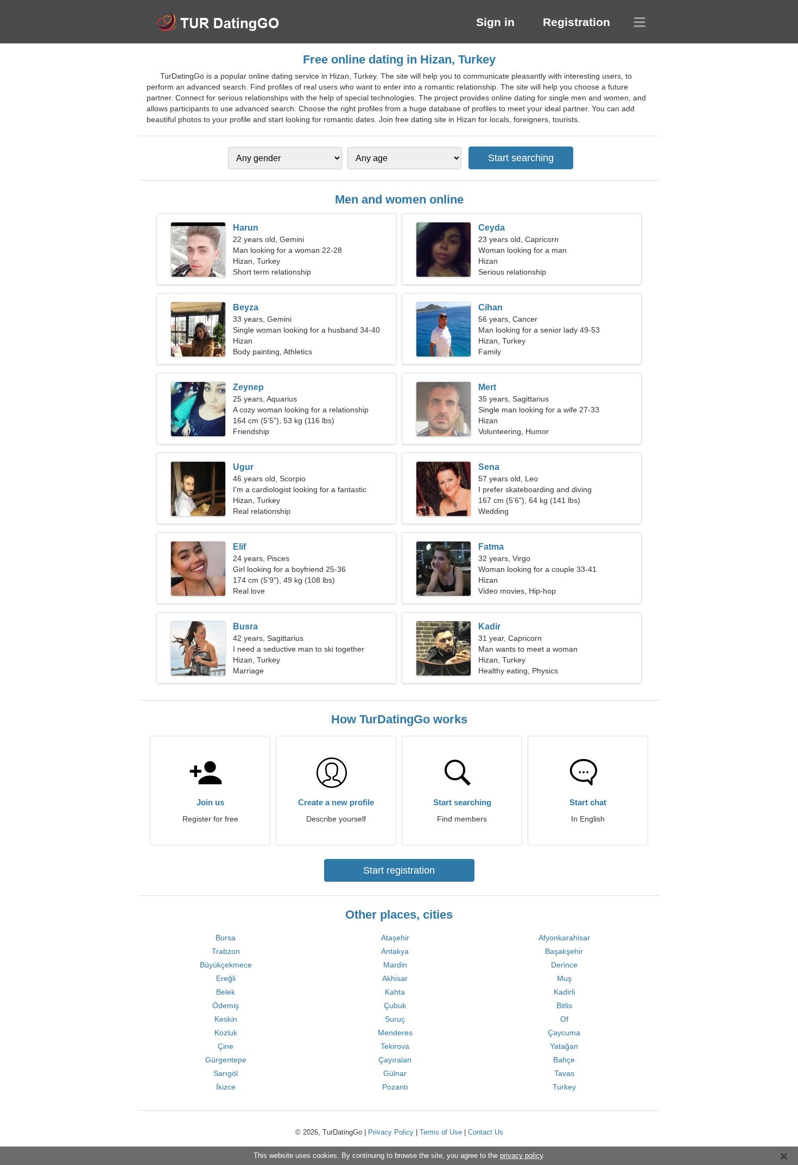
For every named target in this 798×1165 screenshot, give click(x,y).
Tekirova (395, 1046)
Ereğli (226, 978)
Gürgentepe (225, 1059)
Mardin (395, 964)
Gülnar (395, 1073)
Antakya (395, 951)
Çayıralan (394, 1059)
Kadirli (564, 992)
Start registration (399, 870)
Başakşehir (564, 951)
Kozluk (225, 1032)
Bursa (226, 937)
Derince (564, 964)
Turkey (564, 1087)
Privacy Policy (391, 1132)
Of (564, 1019)
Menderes (395, 1032)
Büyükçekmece (226, 964)
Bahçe (564, 1059)
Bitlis (564, 1005)
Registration (576, 22)
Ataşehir (395, 937)
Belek (225, 992)
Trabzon (226, 951)
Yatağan (564, 1046)
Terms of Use (441, 1132)
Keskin (225, 1019)
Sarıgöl (225, 1073)
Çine (225, 1046)
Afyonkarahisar (564, 937)
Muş (564, 978)
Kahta (395, 992)
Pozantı (395, 1087)
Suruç (395, 1019)
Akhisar (395, 978)
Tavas (564, 1073)
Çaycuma (564, 1032)
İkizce (226, 1087)
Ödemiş (225, 1005)
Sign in (495, 22)
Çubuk (395, 1005)
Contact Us (485, 1132)
